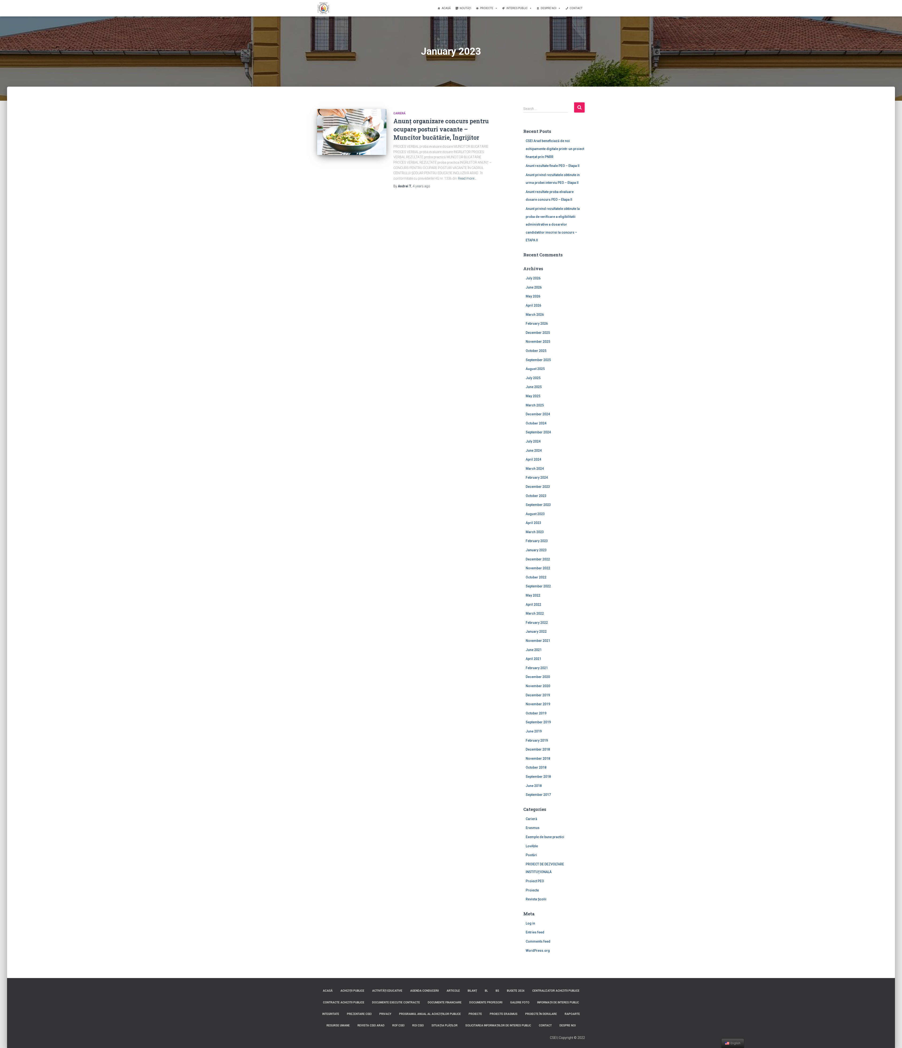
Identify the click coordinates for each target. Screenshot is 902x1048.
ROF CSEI (398, 1025)
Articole (453, 990)
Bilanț (472, 990)
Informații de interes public (558, 1002)
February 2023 (537, 541)
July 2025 (533, 378)
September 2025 (538, 360)
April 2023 (533, 523)
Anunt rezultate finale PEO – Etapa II (552, 166)
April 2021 (533, 659)
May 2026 (533, 296)
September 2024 (538, 432)
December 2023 (538, 487)
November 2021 (538, 641)
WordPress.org (538, 950)
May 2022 (533, 595)
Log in (530, 923)
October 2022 (536, 577)
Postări (531, 855)
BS (497, 990)
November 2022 (538, 568)
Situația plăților (445, 1025)
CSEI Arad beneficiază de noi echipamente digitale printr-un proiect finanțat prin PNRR (555, 148)
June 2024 (534, 450)
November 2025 (538, 341)
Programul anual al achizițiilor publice (430, 1014)
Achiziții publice (352, 990)
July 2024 (533, 441)
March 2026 (535, 314)
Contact (576, 8)
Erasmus (533, 828)
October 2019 (536, 713)
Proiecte (486, 8)
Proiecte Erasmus (503, 1014)
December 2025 (538, 333)
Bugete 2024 (516, 990)
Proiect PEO (535, 881)
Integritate (330, 1014)
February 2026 (537, 323)
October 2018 (536, 767)
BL (486, 990)
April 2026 (533, 305)
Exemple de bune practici (545, 837)
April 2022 (533, 604)
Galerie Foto (519, 1002)
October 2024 (536, 423)
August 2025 (535, 369)
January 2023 (536, 550)
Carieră (399, 113)
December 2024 (538, 414)
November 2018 (538, 758)
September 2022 (538, 586)
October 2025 (536, 351)
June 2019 (534, 731)
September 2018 (538, 776)
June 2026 (534, 287)
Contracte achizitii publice (343, 1002)
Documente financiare (445, 1002)
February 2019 (537, 740)
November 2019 (538, 704)
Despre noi (548, 8)
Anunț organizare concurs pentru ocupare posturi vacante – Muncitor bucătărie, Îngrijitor (441, 129)
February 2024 (537, 477)
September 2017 (538, 795)
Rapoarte (572, 1014)
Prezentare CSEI (359, 1014)
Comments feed (538, 941)
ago (421, 186)
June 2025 (534, 387)
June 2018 (534, 786)
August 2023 (535, 514)
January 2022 (536, 631)
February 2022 (537, 622)
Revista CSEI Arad (371, 1025)
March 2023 (535, 532)
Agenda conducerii (424, 990)
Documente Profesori (485, 1002)
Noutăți (465, 8)
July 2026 (533, 278)
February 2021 (537, 668)
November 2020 (538, 686)
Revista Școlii (536, 899)
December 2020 (538, 677)
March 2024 (535, 468)
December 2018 (538, 749)
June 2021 (534, 650)
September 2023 (538, 505)
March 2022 (535, 613)
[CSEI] (323, 8)
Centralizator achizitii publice (555, 990)
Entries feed (535, 932)
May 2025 (533, 396)
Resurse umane (338, 1025)
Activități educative (387, 990)
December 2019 (538, 695)
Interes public (517, 8)
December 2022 (538, 559)
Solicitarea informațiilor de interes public (498, 1025)
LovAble (532, 846)
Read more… (467, 178)
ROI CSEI (418, 1025)
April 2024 (533, 459)
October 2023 (536, 496)
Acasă (446, 8)
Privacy (385, 1014)
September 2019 (538, 722)
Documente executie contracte (396, 1002)
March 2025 (535, 405)
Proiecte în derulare (541, 1014)
